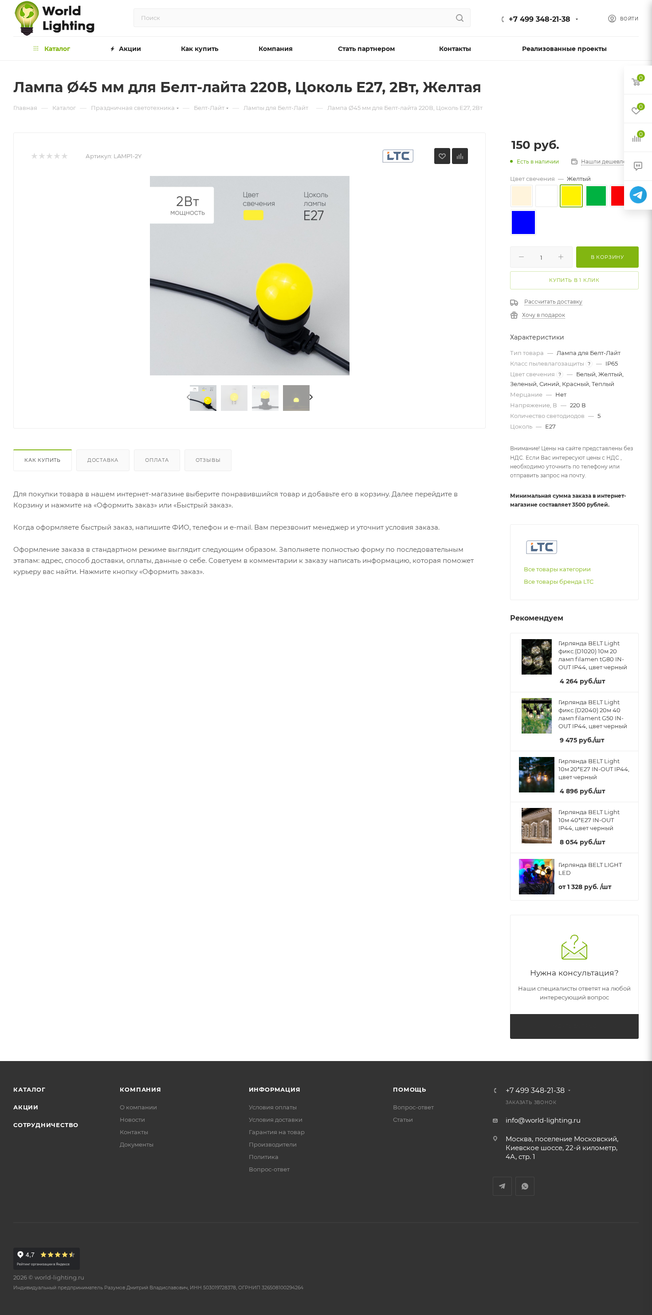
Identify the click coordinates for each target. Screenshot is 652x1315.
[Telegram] (638, 195)
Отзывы (208, 460)
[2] (41, 156)
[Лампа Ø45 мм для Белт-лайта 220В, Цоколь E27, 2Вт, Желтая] (250, 275)
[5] (64, 156)
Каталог (29, 1089)
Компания (140, 1089)
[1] (34, 156)
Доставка (102, 460)
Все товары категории (557, 569)
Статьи (403, 1119)
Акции (26, 1107)
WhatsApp (524, 1186)
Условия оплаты (273, 1107)
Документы (136, 1144)
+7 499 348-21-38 (539, 19)
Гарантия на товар (277, 1132)
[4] (56, 156)
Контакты (134, 1132)
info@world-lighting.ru (543, 1120)
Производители (273, 1144)
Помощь (409, 1089)
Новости (132, 1119)
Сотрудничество (46, 1124)
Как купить (42, 460)
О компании (138, 1107)
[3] (49, 156)
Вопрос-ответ (269, 1169)
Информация (275, 1089)
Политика (264, 1156)
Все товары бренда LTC (558, 581)
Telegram (502, 1186)
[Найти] (460, 17)
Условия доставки (275, 1119)
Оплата (157, 460)
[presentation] (187, 397)
